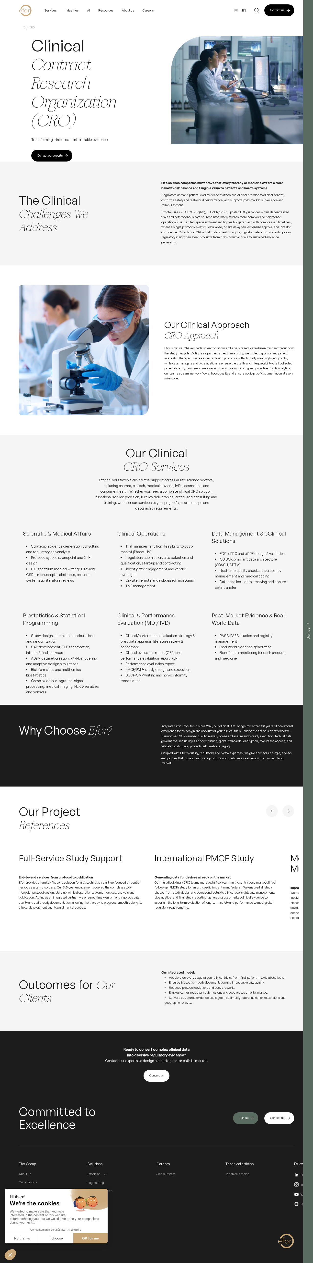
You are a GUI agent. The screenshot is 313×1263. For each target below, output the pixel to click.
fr (236, 10)
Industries (72, 10)
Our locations (28, 1182)
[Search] (257, 10)
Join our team (165, 1174)
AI (88, 10)
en (244, 10)
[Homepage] (31, 10)
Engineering (96, 1183)
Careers (148, 10)
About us (25, 1174)
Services (50, 10)
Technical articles (237, 1174)
